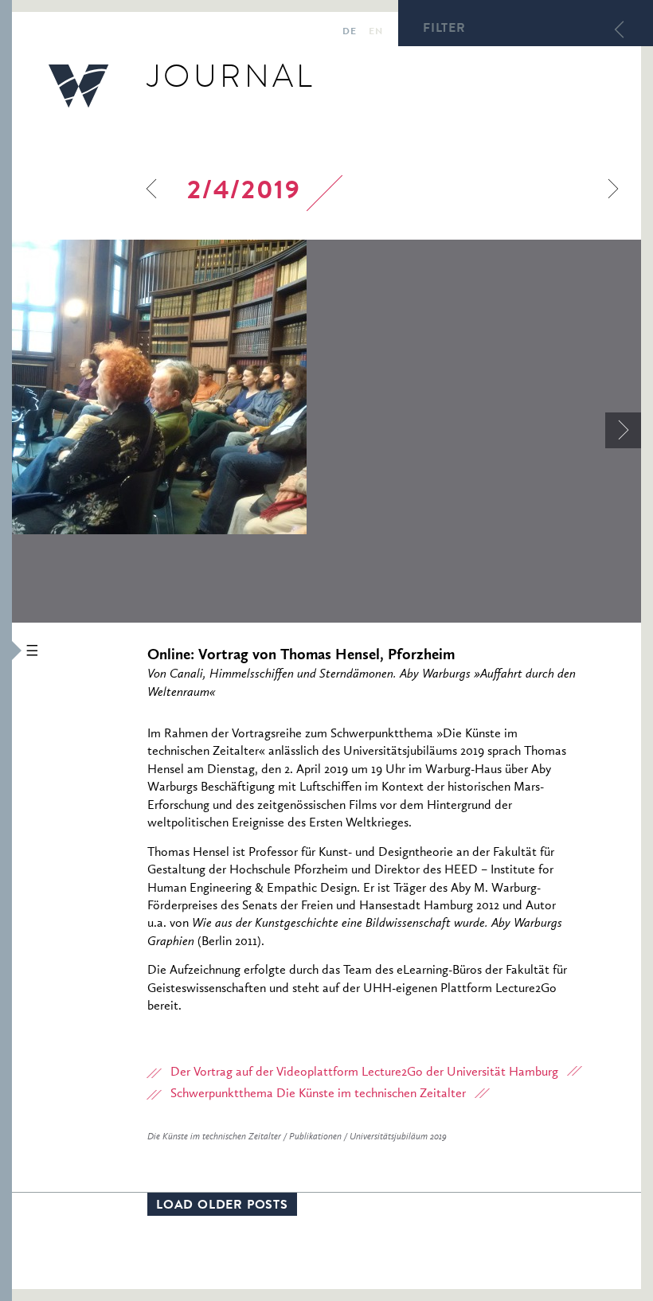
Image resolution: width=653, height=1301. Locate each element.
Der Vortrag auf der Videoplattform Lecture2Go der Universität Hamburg (364, 1072)
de (349, 32)
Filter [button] (444, 29)
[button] (6, 650)
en (375, 32)
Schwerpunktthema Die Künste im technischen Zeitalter (318, 1094)
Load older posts (222, 1206)
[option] (326, 387)
